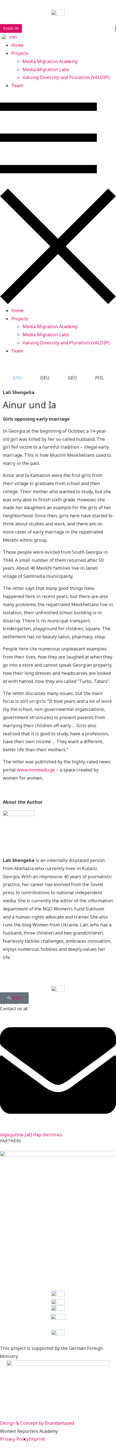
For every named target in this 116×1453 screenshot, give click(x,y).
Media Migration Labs (46, 69)
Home (17, 45)
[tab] (14, 378)
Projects (19, 53)
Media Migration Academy (50, 61)
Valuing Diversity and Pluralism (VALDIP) (66, 77)
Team (17, 85)
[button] (58, 198)
